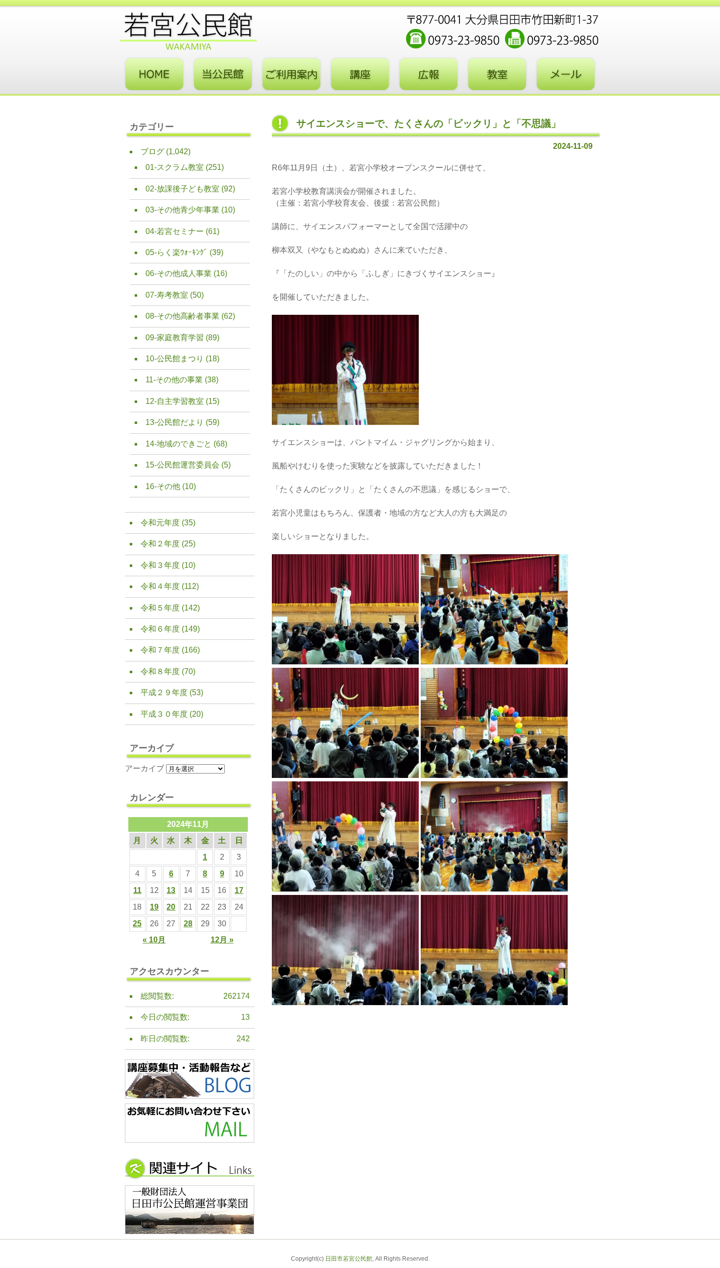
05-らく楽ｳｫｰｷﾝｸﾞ (176, 252)
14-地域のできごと (178, 444)
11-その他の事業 (174, 380)
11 (137, 890)
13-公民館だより (174, 422)
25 (137, 923)
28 (188, 923)
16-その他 (162, 486)
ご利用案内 (291, 74)
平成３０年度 (164, 714)
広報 (428, 74)
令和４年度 (160, 586)
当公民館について (223, 74)
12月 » (222, 940)
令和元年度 (160, 522)
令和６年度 (160, 629)
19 (154, 907)
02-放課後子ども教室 (182, 189)
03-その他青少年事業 (182, 210)
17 (239, 890)
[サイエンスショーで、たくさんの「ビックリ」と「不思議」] (345, 422)
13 (171, 890)
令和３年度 (160, 565)
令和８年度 (160, 671)
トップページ (154, 74)
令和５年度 (160, 608)
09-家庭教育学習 (174, 337)
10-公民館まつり (174, 358)
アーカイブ (144, 768)
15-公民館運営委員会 (182, 465)
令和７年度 (160, 650)
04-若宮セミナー (174, 231)
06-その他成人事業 (178, 273)
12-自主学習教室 (174, 401)
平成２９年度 (164, 692)
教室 (497, 74)
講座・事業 (360, 74)
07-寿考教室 (166, 295)
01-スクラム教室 (174, 167)
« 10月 (154, 940)
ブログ (152, 151)
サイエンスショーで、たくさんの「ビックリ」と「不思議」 (428, 123)
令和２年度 (160, 544)
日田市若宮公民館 (348, 1258)
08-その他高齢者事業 (182, 316)
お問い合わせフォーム (565, 74)
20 (171, 907)
